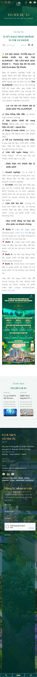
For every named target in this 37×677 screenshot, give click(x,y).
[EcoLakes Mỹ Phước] (18, 4)
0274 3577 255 (8, 461)
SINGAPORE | (20, 480)
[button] (9, 419)
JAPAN (20, 478)
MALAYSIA (13, 478)
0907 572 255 (21, 232)
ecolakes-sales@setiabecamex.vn (14, 468)
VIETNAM (5, 478)
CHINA (12, 480)
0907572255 (26, 2)
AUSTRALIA (29, 480)
